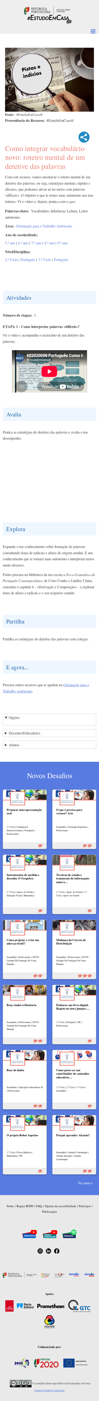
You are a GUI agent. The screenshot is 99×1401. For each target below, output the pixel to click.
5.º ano (10, 242)
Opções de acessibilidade (60, 1206)
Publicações (49, 1211)
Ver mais (84, 1183)
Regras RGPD (25, 1206)
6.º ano (23, 242)
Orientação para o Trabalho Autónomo (44, 226)
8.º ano (49, 242)
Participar (85, 1206)
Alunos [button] (14, 744)
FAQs (39, 1206)
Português (28, 259)
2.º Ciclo (11, 259)
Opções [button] (14, 717)
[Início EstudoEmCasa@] (47, 10)
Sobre (10, 1206)
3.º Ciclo (44, 259)
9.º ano (63, 242)
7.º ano (36, 242)
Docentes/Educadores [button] (24, 732)
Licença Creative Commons (49, 1390)
